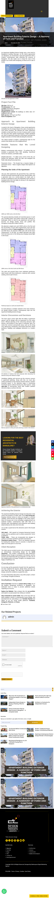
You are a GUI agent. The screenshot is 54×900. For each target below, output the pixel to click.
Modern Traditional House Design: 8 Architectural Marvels (44, 729)
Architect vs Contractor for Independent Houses (42, 703)
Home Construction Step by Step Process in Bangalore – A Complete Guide (17, 710)
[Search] (52, 689)
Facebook (32, 600)
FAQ (7, 853)
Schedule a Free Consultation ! (39, 896)
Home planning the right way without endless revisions (43, 696)
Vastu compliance (18, 229)
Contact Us (9, 855)
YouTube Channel (27, 599)
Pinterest (10, 602)
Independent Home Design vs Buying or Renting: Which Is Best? (17, 703)
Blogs (7, 852)
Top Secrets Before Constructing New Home (18, 729)
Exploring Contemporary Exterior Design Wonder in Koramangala (44, 735)
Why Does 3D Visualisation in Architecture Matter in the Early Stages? (17, 697)
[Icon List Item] (9, 840)
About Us (8, 848)
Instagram (4, 602)
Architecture (32, 848)
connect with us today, (25, 583)
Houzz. (18, 602)
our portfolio (31, 591)
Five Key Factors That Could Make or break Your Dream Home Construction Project (16, 735)
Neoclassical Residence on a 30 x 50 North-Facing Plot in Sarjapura (18, 742)
